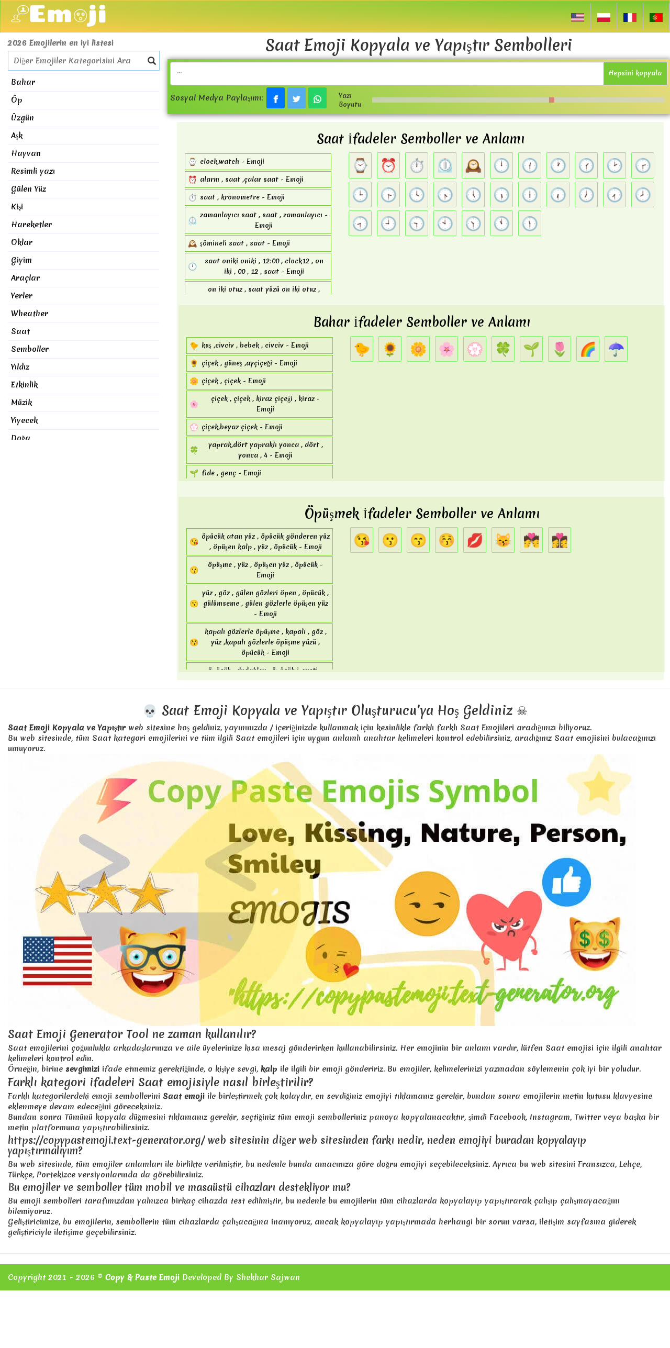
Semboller (30, 349)
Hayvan (26, 153)
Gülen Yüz (28, 189)
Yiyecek (24, 420)
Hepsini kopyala (635, 73)
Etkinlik (24, 385)
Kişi (17, 207)
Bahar (23, 82)
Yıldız (20, 367)
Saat (20, 331)
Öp (17, 100)
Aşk (17, 135)
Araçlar (25, 278)
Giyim (21, 260)
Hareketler (31, 224)
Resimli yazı (33, 171)
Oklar (21, 242)
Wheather (29, 313)
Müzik (21, 402)
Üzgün (22, 118)
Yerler (21, 296)
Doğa (20, 438)
